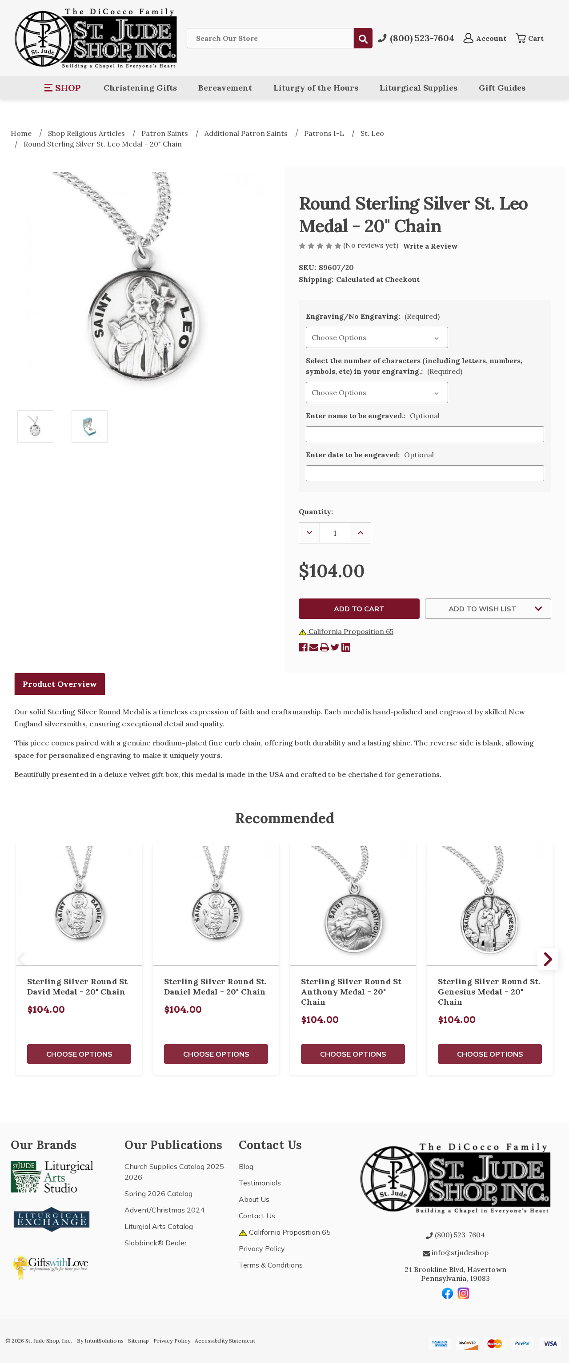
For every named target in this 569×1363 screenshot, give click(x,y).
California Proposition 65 (350, 631)
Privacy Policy (262, 1248)
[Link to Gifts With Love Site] (52, 1265)
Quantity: (316, 511)
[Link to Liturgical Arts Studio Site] (52, 1175)
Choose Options (79, 1054)
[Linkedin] (345, 647)
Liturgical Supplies (418, 88)
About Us (254, 1199)
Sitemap (138, 1340)
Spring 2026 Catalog (158, 1193)
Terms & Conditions (271, 1264)
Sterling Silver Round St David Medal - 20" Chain (77, 986)
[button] (63, 88)
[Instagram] (464, 1293)
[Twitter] (335, 647)
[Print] (324, 647)
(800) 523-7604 (459, 1234)
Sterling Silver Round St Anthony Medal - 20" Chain (351, 991)
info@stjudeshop (459, 1252)
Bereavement (225, 88)
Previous (21, 959)
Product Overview (60, 684)
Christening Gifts (140, 88)
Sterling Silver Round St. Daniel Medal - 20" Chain (215, 986)
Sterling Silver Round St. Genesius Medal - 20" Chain (489, 991)
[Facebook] (303, 647)
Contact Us (257, 1215)
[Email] (313, 647)
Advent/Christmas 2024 (164, 1209)
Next (547, 959)
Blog (246, 1166)
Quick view (79, 904)
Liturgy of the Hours (315, 88)
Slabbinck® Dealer (155, 1242)
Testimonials (260, 1182)
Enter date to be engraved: (370, 454)
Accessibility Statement (225, 1340)
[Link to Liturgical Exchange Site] (52, 1218)
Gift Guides (502, 88)
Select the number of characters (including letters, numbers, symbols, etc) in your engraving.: (414, 366)
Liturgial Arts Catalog (158, 1226)
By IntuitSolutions (100, 1340)
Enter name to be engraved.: (373, 415)
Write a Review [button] (430, 246)
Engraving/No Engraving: (373, 316)
